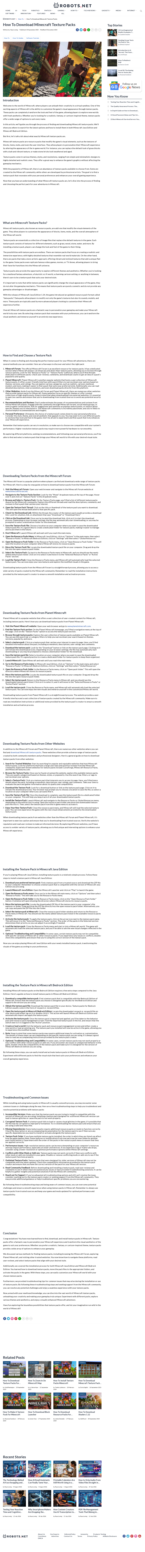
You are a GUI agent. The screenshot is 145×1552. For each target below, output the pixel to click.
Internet (131, 10)
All (62, 13)
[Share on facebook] (77, 29)
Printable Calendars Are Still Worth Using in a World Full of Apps (64, 1482)
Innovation (26, 13)
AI (16, 10)
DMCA (40, 1538)
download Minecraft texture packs (26, 752)
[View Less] (99, 29)
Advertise (55, 1536)
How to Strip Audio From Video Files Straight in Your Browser (90, 1482)
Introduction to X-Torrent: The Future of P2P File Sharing (125, 51)
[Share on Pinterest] (84, 29)
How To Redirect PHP (124, 61)
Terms (79, 1536)
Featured (41, 13)
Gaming (61, 10)
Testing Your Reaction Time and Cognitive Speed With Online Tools (14, 1512)
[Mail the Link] (96, 29)
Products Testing (99, 1534)
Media (118, 10)
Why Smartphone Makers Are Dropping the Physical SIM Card (39, 1512)
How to (74, 10)
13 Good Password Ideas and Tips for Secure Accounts (124, 115)
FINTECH (47, 10)
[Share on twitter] (81, 29)
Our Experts (54, 1534)
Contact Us (68, 1536)
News (52, 13)
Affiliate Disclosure (110, 1536)
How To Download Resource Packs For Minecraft (62, 1414)
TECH (24, 10)
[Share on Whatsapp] (88, 29)
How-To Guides (18, 38)
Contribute (42, 1536)
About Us (41, 1534)
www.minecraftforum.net (16, 491)
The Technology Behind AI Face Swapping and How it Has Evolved (13, 1482)
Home (8, 10)
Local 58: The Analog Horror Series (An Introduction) (125, 71)
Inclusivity (84, 1534)
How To (6, 38)
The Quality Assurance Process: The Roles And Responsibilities (123, 106)
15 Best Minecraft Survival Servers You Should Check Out (124, 119)
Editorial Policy (69, 1534)
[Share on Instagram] (12, 1318)
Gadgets (105, 10)
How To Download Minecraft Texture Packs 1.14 (90, 1383)
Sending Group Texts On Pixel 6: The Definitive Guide (126, 41)
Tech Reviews (89, 10)
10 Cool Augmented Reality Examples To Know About (125, 31)
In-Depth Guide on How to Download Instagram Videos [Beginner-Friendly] (124, 111)
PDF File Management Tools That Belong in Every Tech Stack (88, 1512)
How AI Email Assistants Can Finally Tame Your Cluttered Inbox (39, 1482)
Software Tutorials (32, 38)
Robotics (35, 10)
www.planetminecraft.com (79, 626)
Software (10, 13)
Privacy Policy (92, 1536)
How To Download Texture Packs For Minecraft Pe (11, 1383)
